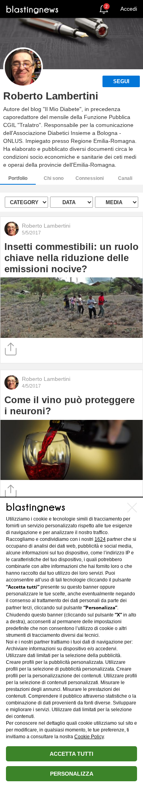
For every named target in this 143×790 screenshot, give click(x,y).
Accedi (128, 9)
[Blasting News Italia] (32, 9)
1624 (100, 539)
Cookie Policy (89, 736)
